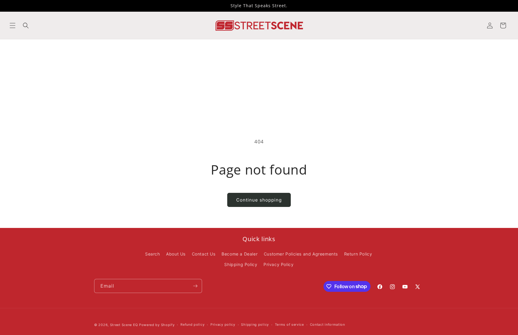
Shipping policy (255, 324)
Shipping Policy (240, 264)
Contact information (327, 324)
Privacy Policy (278, 264)
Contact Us (204, 253)
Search (152, 253)
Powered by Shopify (157, 325)
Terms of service (289, 324)
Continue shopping (259, 200)
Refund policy (192, 324)
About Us (176, 253)
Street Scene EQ (124, 325)
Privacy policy (222, 324)
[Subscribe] (195, 286)
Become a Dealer (240, 253)
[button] (12, 25)
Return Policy (358, 253)
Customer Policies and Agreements (301, 253)
